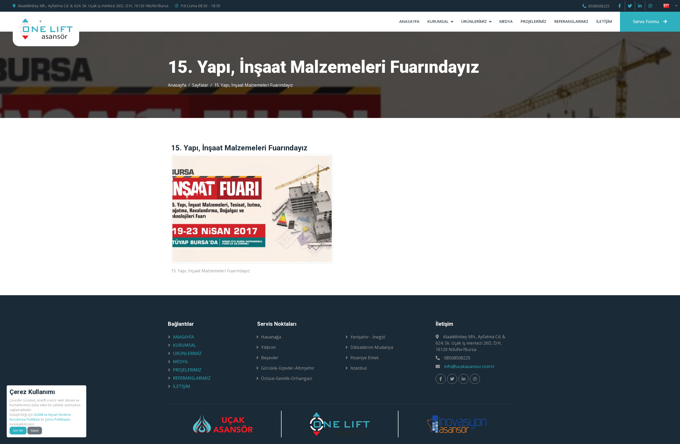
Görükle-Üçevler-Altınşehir (287, 368)
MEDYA (506, 21)
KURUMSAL (438, 21)
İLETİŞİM (604, 21)
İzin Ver (18, 430)
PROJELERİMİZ (533, 21)
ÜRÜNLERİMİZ (474, 21)
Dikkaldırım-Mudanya (371, 347)
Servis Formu (646, 21)
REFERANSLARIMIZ (571, 21)
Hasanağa (271, 337)
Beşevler (269, 358)
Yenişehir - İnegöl (367, 337)
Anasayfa (177, 85)
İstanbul (358, 368)
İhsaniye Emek (364, 358)
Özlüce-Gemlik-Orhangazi (286, 378)
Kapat (35, 430)
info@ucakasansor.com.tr (469, 366)
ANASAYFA (409, 21)
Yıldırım (268, 347)
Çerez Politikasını (57, 419)
